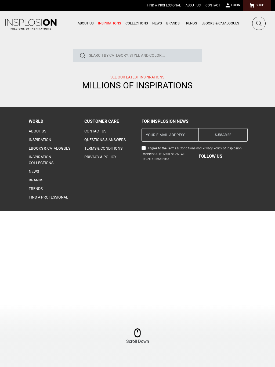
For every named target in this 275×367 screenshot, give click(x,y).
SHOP (259, 5)
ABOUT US (193, 5)
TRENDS (190, 23)
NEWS (157, 23)
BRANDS (173, 23)
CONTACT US (95, 131)
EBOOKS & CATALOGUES (220, 23)
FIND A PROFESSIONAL (164, 5)
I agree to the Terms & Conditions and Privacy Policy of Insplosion (195, 148)
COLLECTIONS (136, 23)
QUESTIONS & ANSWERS (105, 140)
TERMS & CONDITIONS (103, 148)
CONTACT (212, 5)
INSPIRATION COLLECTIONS (41, 160)
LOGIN (235, 5)
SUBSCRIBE (223, 135)
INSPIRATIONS (109, 23)
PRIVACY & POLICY (100, 157)
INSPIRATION (40, 140)
